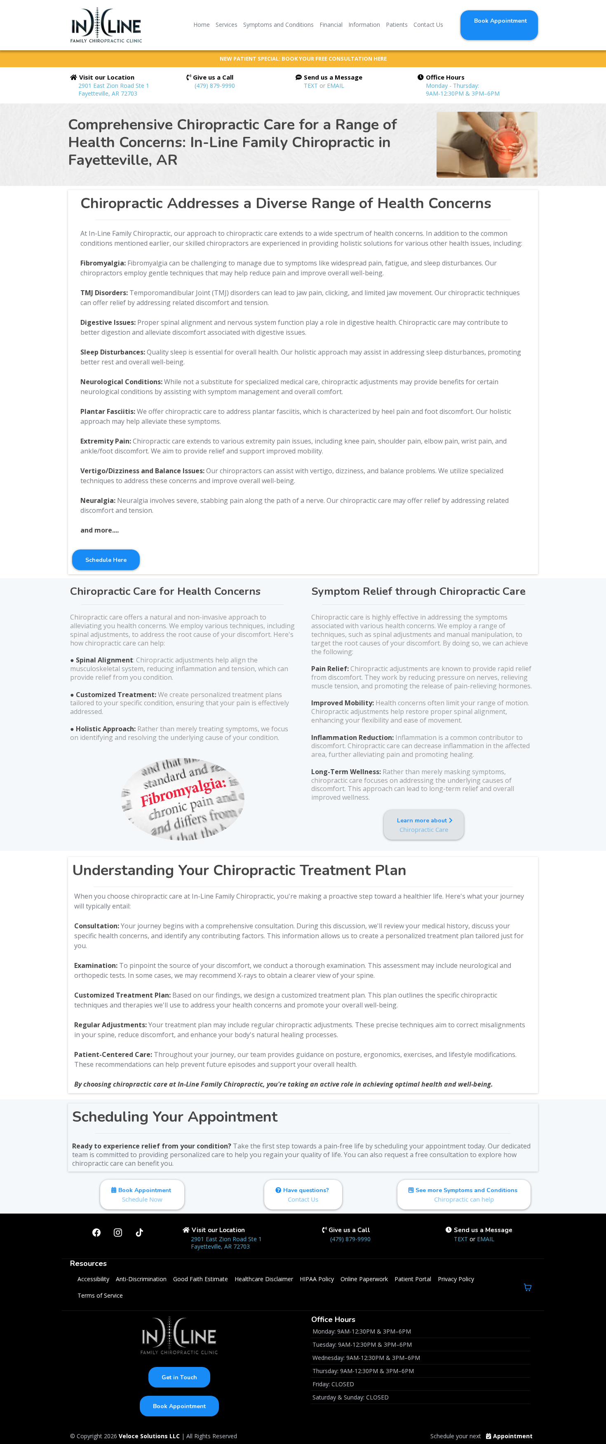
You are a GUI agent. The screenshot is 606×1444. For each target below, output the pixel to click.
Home (201, 24)
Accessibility (93, 1279)
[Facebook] (96, 1232)
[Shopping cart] (528, 1287)
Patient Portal (413, 1279)
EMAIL (335, 85)
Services (226, 24)
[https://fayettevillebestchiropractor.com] (106, 25)
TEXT (311, 85)
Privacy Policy (456, 1279)
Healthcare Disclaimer (264, 1279)
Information (364, 24)
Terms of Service (100, 1295)
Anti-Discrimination (141, 1279)
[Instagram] (118, 1232)
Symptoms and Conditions (278, 24)
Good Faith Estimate (200, 1279)
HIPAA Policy (317, 1279)
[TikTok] (139, 1232)
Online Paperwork (364, 1279)
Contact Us (428, 24)
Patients (397, 24)
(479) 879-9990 (215, 85)
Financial (331, 24)
